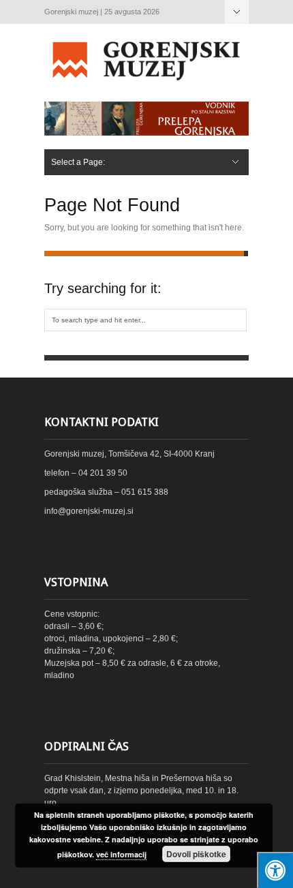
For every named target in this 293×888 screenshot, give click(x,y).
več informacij (121, 854)
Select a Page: (237, 12)
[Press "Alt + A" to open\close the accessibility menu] (275, 870)
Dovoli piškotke (196, 854)
